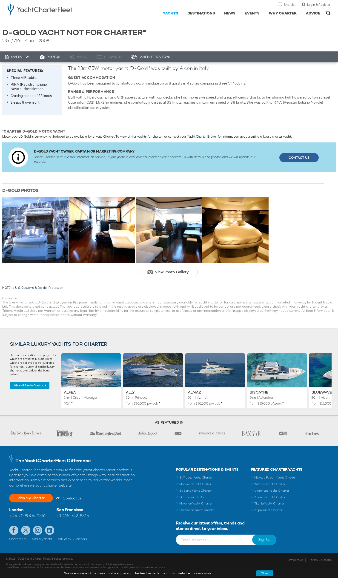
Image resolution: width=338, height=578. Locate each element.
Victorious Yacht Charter (271, 491)
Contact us (72, 498)
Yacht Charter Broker (202, 136)
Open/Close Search (328, 13)
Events (252, 13)
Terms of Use (295, 560)
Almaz (194, 392)
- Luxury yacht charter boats (54, 9)
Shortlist (289, 4)
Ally (130, 392)
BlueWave (322, 392)
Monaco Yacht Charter (195, 484)
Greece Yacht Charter (195, 497)
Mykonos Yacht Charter (195, 503)
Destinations (201, 13)
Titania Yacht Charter (269, 503)
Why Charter (283, 13)
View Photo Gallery (172, 271)
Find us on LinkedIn (49, 530)
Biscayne (259, 392)
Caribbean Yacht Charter (197, 510)
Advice (313, 13)
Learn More (203, 573)
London (16, 509)
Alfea (70, 392)
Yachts (170, 13)
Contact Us (299, 158)
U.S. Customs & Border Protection (39, 288)
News (229, 13)
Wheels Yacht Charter (269, 484)
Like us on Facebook (13, 530)
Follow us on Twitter (25, 530)
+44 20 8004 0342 (27, 515)
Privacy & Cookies (320, 560)
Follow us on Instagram (37, 530)
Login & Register (318, 4)
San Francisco (69, 509)
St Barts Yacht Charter (195, 491)
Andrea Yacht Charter (269, 497)
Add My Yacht (42, 539)
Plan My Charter (31, 498)
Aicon (186, 68)
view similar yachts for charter (141, 136)
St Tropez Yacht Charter (196, 477)
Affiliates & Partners (72, 539)
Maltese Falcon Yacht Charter (275, 477)
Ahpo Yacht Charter (268, 510)
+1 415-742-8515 (72, 515)
